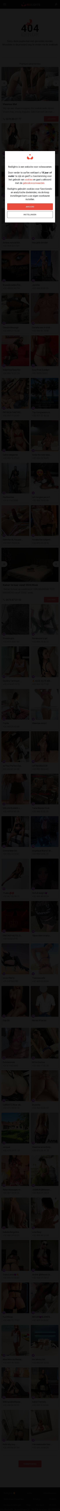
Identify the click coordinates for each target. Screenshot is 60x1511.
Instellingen (30, 214)
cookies (29, 179)
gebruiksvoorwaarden (33, 183)
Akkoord (30, 206)
